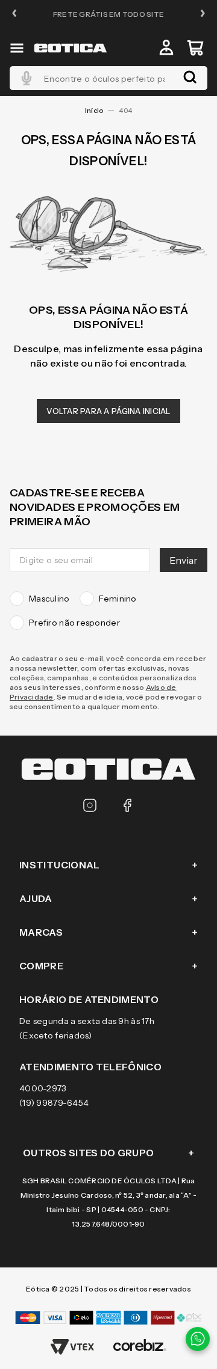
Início (94, 110)
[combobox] (108, 78)
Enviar (183, 560)
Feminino (118, 598)
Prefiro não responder (74, 622)
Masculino (49, 598)
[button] (14, 14)
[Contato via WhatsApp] (198, 1339)
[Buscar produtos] (190, 78)
